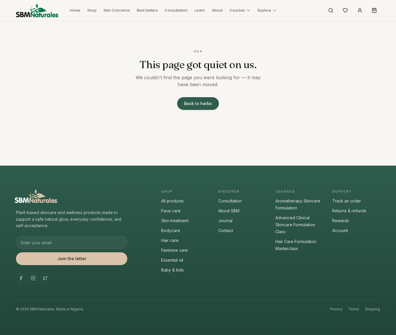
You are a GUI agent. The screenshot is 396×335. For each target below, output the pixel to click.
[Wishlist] (345, 10)
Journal (225, 220)
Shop (92, 10)
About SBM (228, 210)
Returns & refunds (349, 210)
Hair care (170, 240)
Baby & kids (172, 269)
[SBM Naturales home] (37, 10)
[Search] (331, 10)
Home (75, 10)
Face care (171, 210)
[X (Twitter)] (45, 278)
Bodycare (170, 230)
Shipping (372, 309)
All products (172, 200)
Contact (225, 230)
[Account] (360, 10)
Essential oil (172, 260)
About (217, 10)
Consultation (176, 10)
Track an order (346, 200)
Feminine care (174, 250)
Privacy (336, 309)
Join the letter (71, 258)
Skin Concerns (116, 10)
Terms (353, 309)
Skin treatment (174, 220)
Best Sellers (147, 10)
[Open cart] (374, 10)
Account (340, 230)
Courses (237, 10)
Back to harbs (198, 103)
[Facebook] (21, 278)
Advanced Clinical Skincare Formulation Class (295, 224)
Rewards (340, 220)
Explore (264, 10)
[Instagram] (33, 278)
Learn (200, 10)
